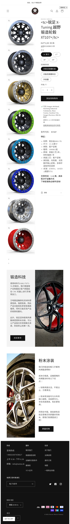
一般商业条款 (50, 470)
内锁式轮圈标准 (49, 69)
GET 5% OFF (9, 519)
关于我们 (48, 450)
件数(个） (44, 85)
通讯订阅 (48, 460)
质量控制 (46, 429)
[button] (7, 11)
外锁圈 (46, 79)
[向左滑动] (9, 259)
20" (53, 60)
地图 (46, 465)
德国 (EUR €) (13, 505)
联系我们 (29, 450)
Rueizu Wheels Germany (56, 514)
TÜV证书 (29, 470)
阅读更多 (18, 338)
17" (56, 54)
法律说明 (48, 455)
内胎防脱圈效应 (49, 74)
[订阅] (32, 484)
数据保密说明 (31, 455)
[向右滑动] (9, 263)
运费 (42, 46)
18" (44, 60)
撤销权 (28, 465)
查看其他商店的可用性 (51, 125)
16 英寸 (46, 54)
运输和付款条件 (31, 460)
